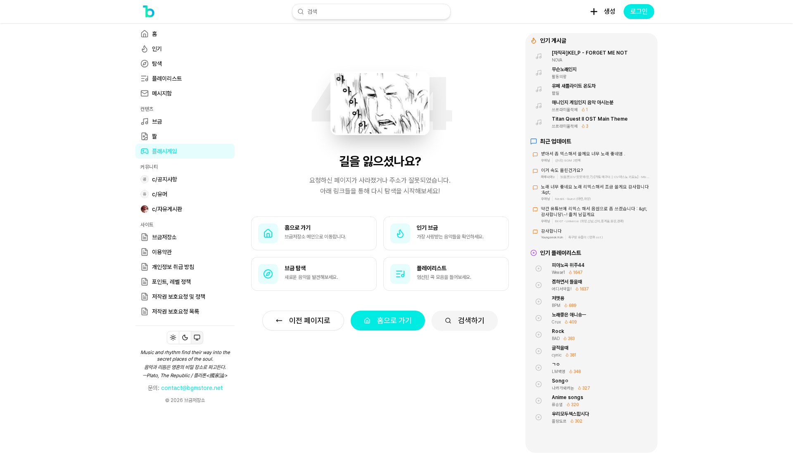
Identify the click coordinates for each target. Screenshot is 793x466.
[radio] (173, 337)
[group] (185, 337)
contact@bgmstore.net (192, 388)
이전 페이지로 (309, 320)
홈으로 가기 (394, 320)
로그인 (639, 11)
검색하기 (471, 320)
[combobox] (376, 11)
